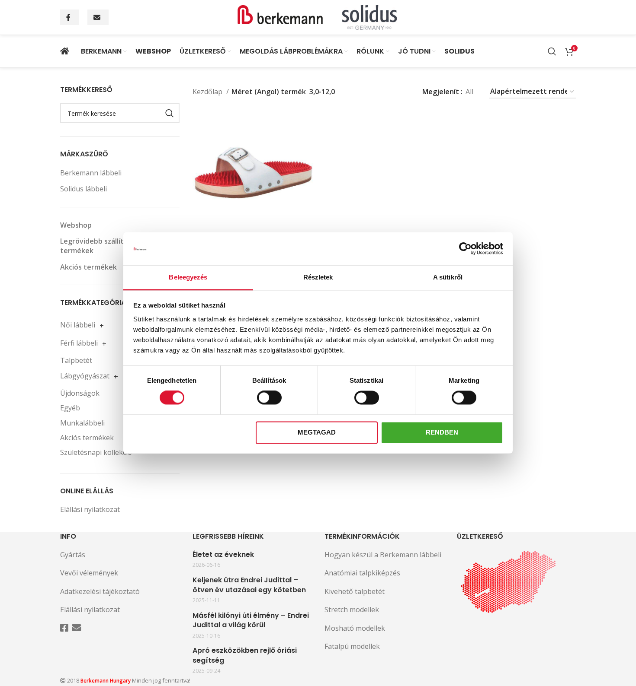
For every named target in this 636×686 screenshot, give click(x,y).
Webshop (76, 225)
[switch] (269, 398)
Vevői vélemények (89, 573)
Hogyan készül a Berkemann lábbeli (382, 554)
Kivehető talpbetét (354, 591)
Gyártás (72, 554)
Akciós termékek (88, 267)
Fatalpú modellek (352, 646)
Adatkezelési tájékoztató (100, 591)
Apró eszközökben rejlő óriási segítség (245, 655)
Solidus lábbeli (83, 189)
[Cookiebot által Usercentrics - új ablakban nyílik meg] (465, 248)
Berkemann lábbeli (91, 173)
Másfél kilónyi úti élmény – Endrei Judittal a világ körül (251, 620)
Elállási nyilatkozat (90, 509)
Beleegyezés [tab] (188, 277)
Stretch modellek (351, 609)
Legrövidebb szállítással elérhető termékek (116, 245)
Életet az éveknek (223, 554)
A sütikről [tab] (448, 277)
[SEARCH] (170, 113)
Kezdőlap (208, 91)
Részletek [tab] (318, 277)
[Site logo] (318, 16)
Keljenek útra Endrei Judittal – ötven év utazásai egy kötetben (249, 584)
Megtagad (317, 432)
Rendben (442, 432)
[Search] (552, 51)
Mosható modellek (354, 628)
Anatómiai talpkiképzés (362, 573)
